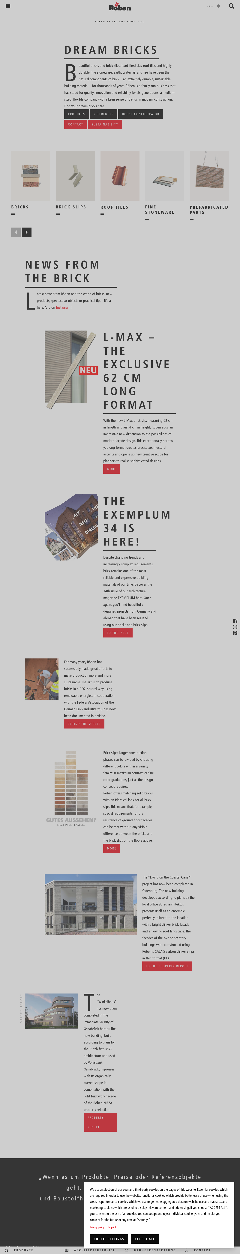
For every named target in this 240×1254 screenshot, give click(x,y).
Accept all (145, 1239)
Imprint (112, 1227)
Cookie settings (109, 1239)
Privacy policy (97, 1227)
